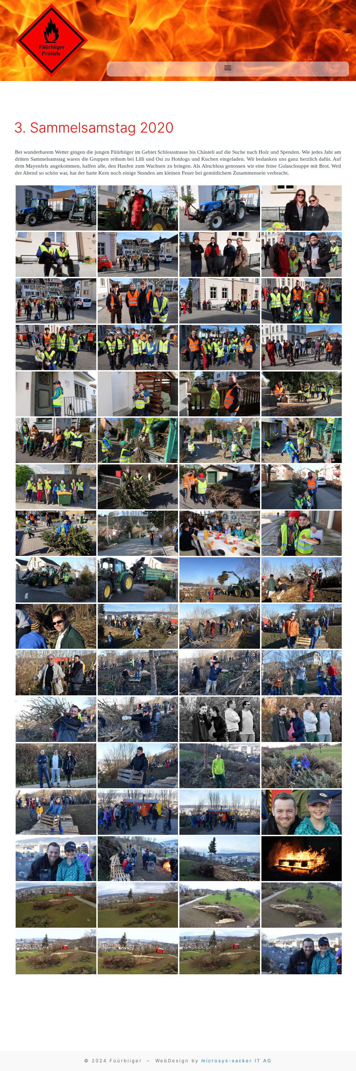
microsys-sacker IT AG (236, 1060)
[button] (228, 67)
